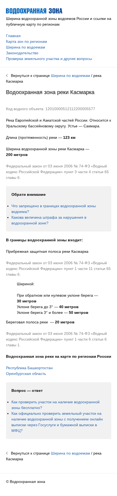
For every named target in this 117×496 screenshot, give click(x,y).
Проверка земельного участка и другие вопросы (49, 58)
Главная (13, 36)
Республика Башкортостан (29, 368)
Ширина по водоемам (25, 47)
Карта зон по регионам (26, 41)
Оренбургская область (26, 373)
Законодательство (22, 53)
